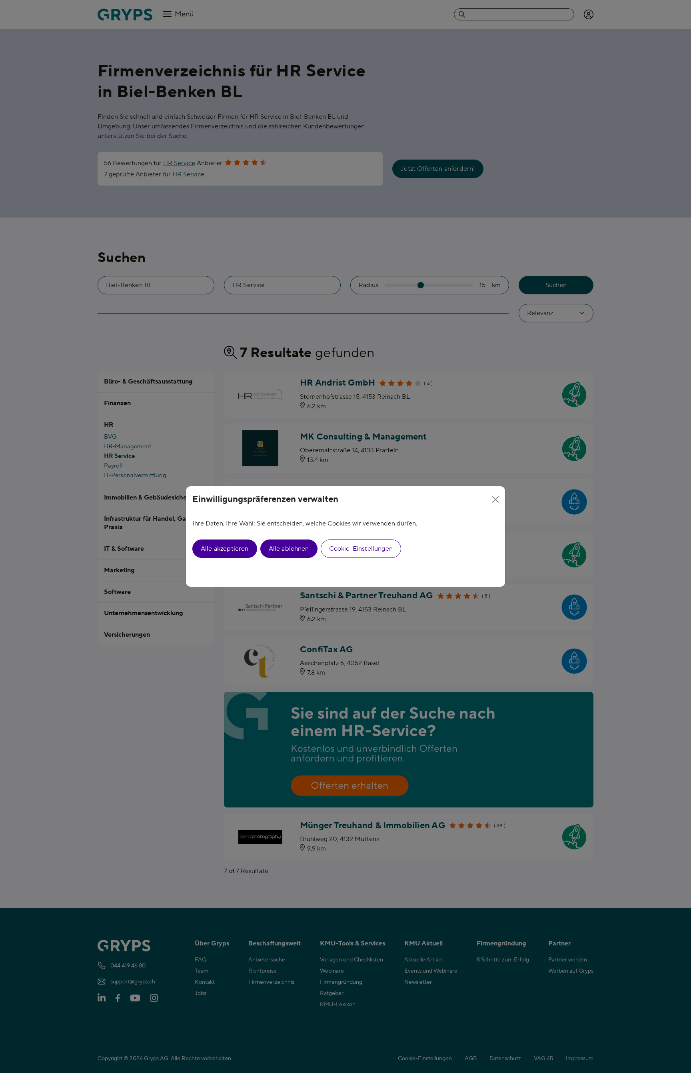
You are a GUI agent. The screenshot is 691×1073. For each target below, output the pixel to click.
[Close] (495, 499)
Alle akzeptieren (225, 549)
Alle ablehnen (289, 549)
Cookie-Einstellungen (361, 549)
